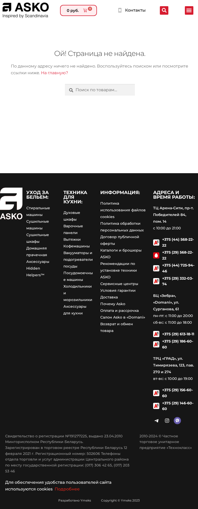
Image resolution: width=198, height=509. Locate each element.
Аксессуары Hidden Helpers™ (37, 268)
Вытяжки (72, 239)
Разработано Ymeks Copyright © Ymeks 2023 (99, 500)
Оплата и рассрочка (119, 310)
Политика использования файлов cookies (123, 210)
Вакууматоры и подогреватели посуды (78, 260)
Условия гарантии (118, 290)
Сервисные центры (119, 283)
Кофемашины (76, 246)
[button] (189, 10)
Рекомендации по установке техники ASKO (118, 270)
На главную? (54, 72)
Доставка (109, 297)
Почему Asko (112, 304)
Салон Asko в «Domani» (122, 317)
